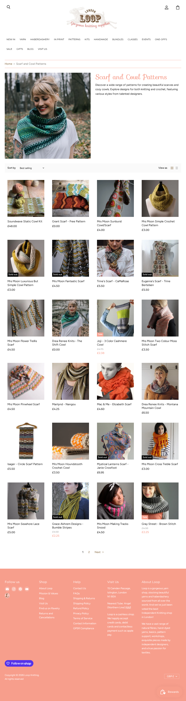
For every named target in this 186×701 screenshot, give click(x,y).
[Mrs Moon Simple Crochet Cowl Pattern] (160, 198)
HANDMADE (101, 39)
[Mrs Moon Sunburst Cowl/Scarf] (115, 198)
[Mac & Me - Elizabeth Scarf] (115, 381)
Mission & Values (48, 593)
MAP (128, 607)
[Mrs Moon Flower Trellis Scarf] (25, 318)
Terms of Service (82, 618)
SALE (9, 49)
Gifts (20, 49)
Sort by (11, 168)
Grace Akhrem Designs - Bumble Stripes (67, 525)
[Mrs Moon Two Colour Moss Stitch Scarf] (160, 318)
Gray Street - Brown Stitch (159, 524)
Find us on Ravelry (49, 608)
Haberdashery (40, 39)
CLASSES (133, 39)
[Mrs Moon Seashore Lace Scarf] (25, 500)
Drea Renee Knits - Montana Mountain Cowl (160, 406)
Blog (30, 49)
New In (11, 39)
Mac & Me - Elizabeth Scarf (114, 404)
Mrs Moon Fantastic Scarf (68, 281)
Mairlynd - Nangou (64, 404)
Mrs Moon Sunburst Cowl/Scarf (109, 223)
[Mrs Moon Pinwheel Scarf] (25, 381)
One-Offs (161, 39)
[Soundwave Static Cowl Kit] (25, 198)
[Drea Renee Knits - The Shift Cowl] (70, 318)
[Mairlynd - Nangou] (70, 381)
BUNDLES (117, 39)
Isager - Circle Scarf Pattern (25, 464)
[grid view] (172, 168)
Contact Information (84, 623)
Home (8, 63)
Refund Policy (81, 608)
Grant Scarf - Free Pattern (68, 221)
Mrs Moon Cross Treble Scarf (160, 464)
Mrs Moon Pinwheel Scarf (23, 404)
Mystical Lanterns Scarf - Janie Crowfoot (113, 465)
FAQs (76, 593)
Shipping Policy (81, 603)
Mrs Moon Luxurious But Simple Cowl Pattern (22, 283)
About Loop (45, 588)
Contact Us (79, 588)
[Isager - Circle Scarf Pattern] (25, 441)
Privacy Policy (81, 613)
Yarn (23, 39)
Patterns (74, 39)
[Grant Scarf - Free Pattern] (70, 198)
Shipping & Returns (84, 598)
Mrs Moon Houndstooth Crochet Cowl (67, 465)
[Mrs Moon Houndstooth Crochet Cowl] (70, 441)
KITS (87, 39)
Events (146, 39)
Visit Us (42, 49)
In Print (59, 39)
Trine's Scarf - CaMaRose (113, 281)
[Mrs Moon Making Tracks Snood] (115, 500)
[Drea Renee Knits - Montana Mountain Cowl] (160, 381)
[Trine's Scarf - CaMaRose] (115, 258)
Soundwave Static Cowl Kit (24, 221)
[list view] (177, 168)
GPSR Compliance (83, 628)
